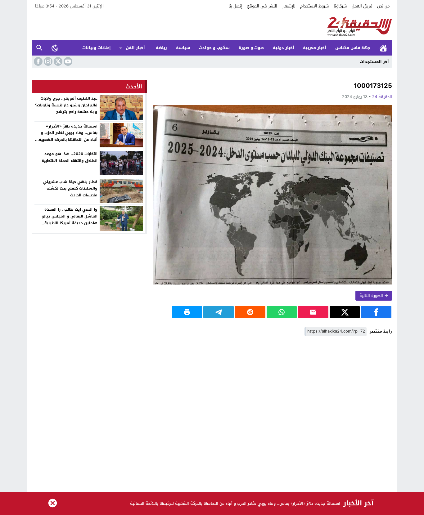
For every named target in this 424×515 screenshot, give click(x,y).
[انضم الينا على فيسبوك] (38, 61)
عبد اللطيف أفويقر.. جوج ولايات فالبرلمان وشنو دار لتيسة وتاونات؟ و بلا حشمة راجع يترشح (66, 105)
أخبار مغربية (314, 48)
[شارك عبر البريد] (313, 312)
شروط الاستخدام (314, 6)
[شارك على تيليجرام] (218, 312)
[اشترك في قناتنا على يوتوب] (67, 61)
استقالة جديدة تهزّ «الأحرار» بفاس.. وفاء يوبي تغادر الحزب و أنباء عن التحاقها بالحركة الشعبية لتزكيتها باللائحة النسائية (68, 136)
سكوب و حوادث (214, 48)
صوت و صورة (251, 48)
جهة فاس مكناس (352, 48)
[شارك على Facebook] (376, 312)
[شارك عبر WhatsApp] (281, 312)
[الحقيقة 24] (212, 26)
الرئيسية (383, 48)
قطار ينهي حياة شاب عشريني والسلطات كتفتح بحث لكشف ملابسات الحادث (70, 188)
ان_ (354, 61)
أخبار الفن (135, 48)
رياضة (161, 48)
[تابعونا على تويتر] (57, 61)
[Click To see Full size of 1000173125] (272, 194)
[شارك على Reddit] (250, 312)
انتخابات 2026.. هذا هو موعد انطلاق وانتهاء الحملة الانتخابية (69, 157)
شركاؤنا (340, 6)
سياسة (183, 48)
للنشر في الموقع (262, 6)
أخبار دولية (283, 48)
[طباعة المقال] (187, 312)
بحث (39, 48)
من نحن (383, 6)
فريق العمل (362, 6)
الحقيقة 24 (382, 97)
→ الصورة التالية (373, 295)
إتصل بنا (235, 6)
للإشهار (288, 6)
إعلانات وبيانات (96, 48)
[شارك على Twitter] (345, 312)
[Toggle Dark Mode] (55, 47)
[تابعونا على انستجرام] (47, 61)
